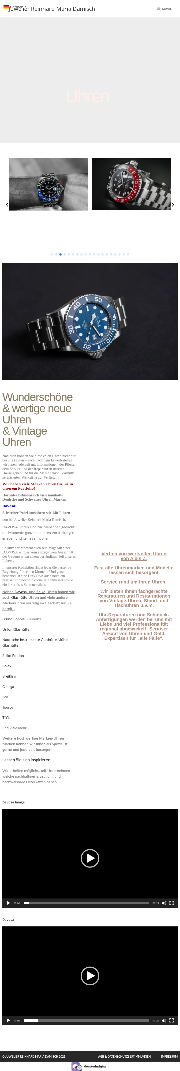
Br (4, 619)
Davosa (20, 592)
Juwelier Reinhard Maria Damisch (52, 8)
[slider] (86, 903)
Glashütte (19, 597)
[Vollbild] (171, 903)
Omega (8, 687)
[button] (7, 205)
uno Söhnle (15, 619)
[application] (90, 858)
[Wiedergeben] (8, 903)
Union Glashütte (15, 629)
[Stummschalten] (164, 903)
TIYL (6, 718)
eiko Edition (14, 656)
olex (7, 666)
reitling (10, 676)
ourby (9, 707)
